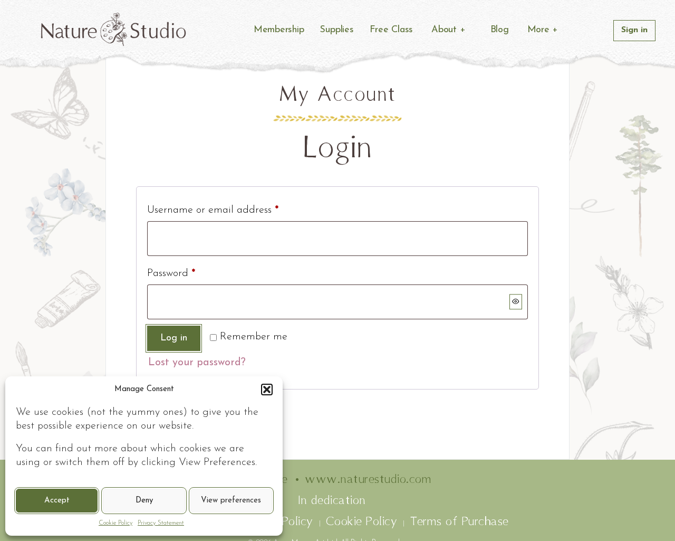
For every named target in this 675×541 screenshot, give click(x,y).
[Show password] (515, 302)
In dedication (332, 501)
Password (171, 273)
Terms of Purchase (459, 522)
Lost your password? (197, 362)
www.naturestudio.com (368, 479)
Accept (57, 501)
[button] (267, 389)
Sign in (634, 30)
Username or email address (212, 210)
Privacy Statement (161, 523)
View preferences (231, 501)
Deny (144, 501)
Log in (173, 338)
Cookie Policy (115, 523)
